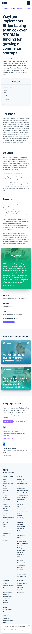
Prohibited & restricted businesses (6, 600)
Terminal (5, 538)
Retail (19, 537)
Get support (6, 618)
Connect (5, 495)
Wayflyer (6, 59)
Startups (19, 481)
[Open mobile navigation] (28, 3)
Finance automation (23, 493)
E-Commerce (21, 488)
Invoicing (5, 510)
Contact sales (8, 322)
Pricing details (7, 438)
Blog (4, 587)
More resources (7, 612)
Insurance (20, 522)
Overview (19, 8)
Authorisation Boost (8, 483)
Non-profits (20, 528)
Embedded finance (22, 490)
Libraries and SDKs (22, 572)
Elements (5, 502)
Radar (4, 526)
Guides (5, 583)
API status (20, 567)
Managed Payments (8, 517)
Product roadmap (22, 583)
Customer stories (8, 585)
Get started (7, 421)
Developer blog (21, 576)
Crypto (5, 497)
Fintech (19, 513)
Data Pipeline (6, 499)
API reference (7, 455)
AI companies (21, 509)
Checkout (5, 490)
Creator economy (22, 511)
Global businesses (22, 495)
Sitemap (5, 607)
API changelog (21, 569)
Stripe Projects (21, 574)
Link (4, 515)
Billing (4, 486)
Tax (4, 535)
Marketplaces (21, 499)
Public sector (21, 535)
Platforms (20, 504)
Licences (5, 605)
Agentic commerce (22, 483)
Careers (19, 585)
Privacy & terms (7, 596)
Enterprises (20, 479)
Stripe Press (20, 590)
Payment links (7, 520)
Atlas (4, 481)
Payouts (5, 524)
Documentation (21, 563)
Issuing (5, 513)
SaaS (18, 506)
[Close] (29, 626)
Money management (23, 502)
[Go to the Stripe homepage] (4, 470)
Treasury (5, 540)
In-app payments (22, 497)
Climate (5, 493)
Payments (5, 522)
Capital (5, 488)
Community (6, 590)
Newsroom (20, 587)
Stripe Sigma (6, 533)
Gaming (19, 515)
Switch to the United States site (12, 630)
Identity (5, 508)
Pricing (4, 479)
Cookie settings (7, 609)
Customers (6, 8)
